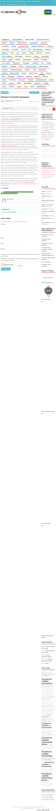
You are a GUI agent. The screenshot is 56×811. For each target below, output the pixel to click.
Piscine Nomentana (46, 262)
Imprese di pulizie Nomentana (47, 707)
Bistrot (12, 53)
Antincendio (44, 42)
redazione (3, 101)
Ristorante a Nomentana (51, 721)
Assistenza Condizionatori (37, 46)
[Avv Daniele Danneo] (48, 414)
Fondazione (35, 63)
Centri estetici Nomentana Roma (47, 690)
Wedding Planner (41, 86)
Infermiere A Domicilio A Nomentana (11, 191)
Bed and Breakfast (37, 49)
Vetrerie (32, 86)
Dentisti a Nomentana (50, 703)
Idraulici (21, 66)
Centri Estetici (44, 56)
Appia (8, 1)
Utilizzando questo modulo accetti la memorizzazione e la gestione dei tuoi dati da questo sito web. (20, 259)
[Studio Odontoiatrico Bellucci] (48, 302)
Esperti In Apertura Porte (47, 282)
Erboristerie (44, 59)
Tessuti (4, 86)
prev (32, 92)
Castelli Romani (36, 1)
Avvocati (23, 49)
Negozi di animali (33, 73)
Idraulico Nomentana (46, 699)
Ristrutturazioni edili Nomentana (48, 697)
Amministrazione (34, 42)
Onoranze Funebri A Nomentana (47, 704)
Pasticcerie (29, 76)
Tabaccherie (38, 83)
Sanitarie (51, 79)
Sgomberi (11, 83)
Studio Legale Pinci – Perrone (48, 222)
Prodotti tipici (12, 79)
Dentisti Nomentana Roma (50, 692)
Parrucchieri (20, 76)
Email (2, 243)
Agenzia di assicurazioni (43, 39)
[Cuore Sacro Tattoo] (48, 297)
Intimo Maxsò (45, 209)
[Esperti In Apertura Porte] (48, 280)
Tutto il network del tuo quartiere (34, 806)
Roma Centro (17, 1)
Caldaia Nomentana (51, 709)
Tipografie (11, 86)
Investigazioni (42, 69)
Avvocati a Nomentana (51, 706)
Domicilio (18, 59)
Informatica (5, 69)
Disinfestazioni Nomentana (46, 700)
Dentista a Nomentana (48, 784)
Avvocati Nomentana (45, 691)
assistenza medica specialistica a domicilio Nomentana (47, 249)
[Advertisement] (36, 25)
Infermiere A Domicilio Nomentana (26, 191)
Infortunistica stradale (16, 69)
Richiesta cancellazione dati (30, 808)
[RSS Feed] (53, 1)
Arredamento (5, 46)
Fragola (43, 191)
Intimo (34, 69)
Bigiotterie (4, 53)
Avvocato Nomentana (50, 696)
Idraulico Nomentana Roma (47, 698)
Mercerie (24, 73)
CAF (18, 53)
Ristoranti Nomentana (46, 673)
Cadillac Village (45, 215)
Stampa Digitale (28, 83)
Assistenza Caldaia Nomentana (47, 681)
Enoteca (36, 59)
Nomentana (4, 92)
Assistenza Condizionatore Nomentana (48, 720)
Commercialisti (18, 56)
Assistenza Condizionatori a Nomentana (48, 674)
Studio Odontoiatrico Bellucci (48, 411)
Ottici (3, 76)
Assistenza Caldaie (23, 46)
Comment (3, 224)
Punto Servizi (22, 79)
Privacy (24, 4)
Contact (20, 4)
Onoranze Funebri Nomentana (47, 757)
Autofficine (50, 46)
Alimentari (11, 42)
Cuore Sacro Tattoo (46, 299)
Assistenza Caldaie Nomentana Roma (47, 776)
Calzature (24, 53)
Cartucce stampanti (7, 56)
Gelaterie (49, 63)
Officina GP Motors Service (48, 200)
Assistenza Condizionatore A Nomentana (48, 706)
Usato (25, 86)
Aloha (47, 663)
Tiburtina (23, 1)
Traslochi (19, 86)
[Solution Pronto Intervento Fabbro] (48, 526)
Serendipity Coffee (46, 218)
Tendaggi (46, 83)
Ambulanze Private (22, 42)
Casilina (9, 4)
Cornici (4, 59)
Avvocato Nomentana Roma (46, 733)
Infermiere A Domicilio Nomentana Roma (9, 193)
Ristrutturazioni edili (41, 79)
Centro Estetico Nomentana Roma (48, 694)
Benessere (48, 49)
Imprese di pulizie (43, 66)
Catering (36, 56)
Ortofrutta (48, 73)
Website (3, 248)
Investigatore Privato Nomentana (48, 735)
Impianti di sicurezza (31, 66)
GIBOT (43, 193)
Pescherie (45, 76)
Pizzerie (4, 79)
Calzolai (31, 53)
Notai (42, 73)
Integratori (27, 69)
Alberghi (4, 42)
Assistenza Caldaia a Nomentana (47, 725)
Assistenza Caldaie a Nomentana (48, 764)
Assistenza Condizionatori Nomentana (47, 716)
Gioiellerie (4, 66)
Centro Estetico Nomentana (46, 714)
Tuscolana (29, 1)
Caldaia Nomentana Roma (46, 695)
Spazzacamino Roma (49, 799)
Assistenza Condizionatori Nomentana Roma (48, 759)
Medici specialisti (14, 73)
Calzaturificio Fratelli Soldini (48, 211)
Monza (11, 1)
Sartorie (4, 83)
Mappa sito (42, 806)
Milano (4, 4)
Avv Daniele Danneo (46, 523)
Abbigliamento (5, 39)
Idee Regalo (13, 66)
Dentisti (11, 59)
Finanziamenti (16, 63)
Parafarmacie (11, 76)
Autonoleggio (5, 49)
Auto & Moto (15, 49)
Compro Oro (28, 56)
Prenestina (14, 4)
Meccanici (4, 73)
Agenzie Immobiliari (17, 39)
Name (2, 238)
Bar (29, 49)
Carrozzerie (39, 53)
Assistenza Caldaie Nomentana (47, 753)
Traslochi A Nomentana (50, 689)
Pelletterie (37, 76)
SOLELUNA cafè (45, 196)
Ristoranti (30, 79)
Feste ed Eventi (6, 63)
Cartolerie (47, 53)
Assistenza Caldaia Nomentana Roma (47, 741)
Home (4, 1)
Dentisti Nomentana (50, 718)
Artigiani (14, 46)
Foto (42, 63)
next (36, 92)
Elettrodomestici (27, 59)
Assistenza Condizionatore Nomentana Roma (48, 686)
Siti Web (19, 83)
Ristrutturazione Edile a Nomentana (48, 693)
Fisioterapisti (26, 63)
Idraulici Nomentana (46, 728)
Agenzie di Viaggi (29, 39)
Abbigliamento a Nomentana (47, 672)
